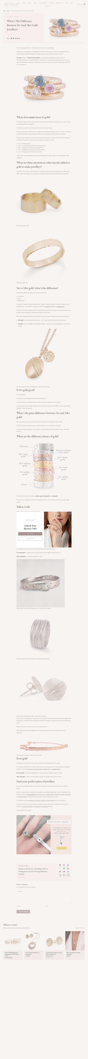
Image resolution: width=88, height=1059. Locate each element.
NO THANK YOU (30, 538)
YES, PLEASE (30, 533)
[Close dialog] (70, 513)
